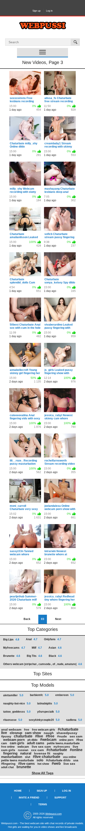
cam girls (17, 743)
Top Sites (42, 673)
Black (55, 656)
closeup (16, 733)
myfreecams (61, 746)
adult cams (35, 743)
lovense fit (42, 753)
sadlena (74, 719)
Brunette (11, 656)
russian (23, 750)
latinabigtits (47, 703)
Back (27, 619)
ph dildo (32, 740)
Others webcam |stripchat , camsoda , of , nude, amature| (42, 664)
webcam (23, 746)
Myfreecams (14, 647)
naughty (58, 753)
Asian (55, 647)
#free (50, 736)
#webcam (48, 740)
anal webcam (11, 729)
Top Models (42, 685)
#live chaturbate (46, 757)
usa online (69, 757)
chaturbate (23, 736)
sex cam (76, 736)
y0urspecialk (48, 711)
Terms (42, 804)
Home (18, 790)
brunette (24, 767)
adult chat (7, 767)
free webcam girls (43, 729)
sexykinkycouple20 (44, 719)
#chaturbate (56, 750)
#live (39, 736)
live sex (69, 763)
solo (39, 760)
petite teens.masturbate (63, 743)
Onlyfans (52, 639)
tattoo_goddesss (17, 711)
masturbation (11, 757)
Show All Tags (42, 773)
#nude (62, 736)
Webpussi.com (53, 813)
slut (27, 757)
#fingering (8, 763)
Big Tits (34, 656)
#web (56, 763)
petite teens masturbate (17, 760)
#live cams (26, 763)
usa (75, 760)
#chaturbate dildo (58, 760)
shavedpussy (66, 733)
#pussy (6, 736)
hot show (43, 763)
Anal (31, 639)
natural (25, 753)
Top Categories (42, 629)
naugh (49, 733)
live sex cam (41, 746)
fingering (10, 753)
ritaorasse (12, 719)
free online (8, 746)
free (26, 729)
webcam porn (14, 740)
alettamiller (13, 695)
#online (76, 750)
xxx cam (37, 750)
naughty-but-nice (17, 703)
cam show (33, 733)
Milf (37, 647)
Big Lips (11, 639)
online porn (66, 740)
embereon (64, 695)
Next (58, 619)
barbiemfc (39, 695)
